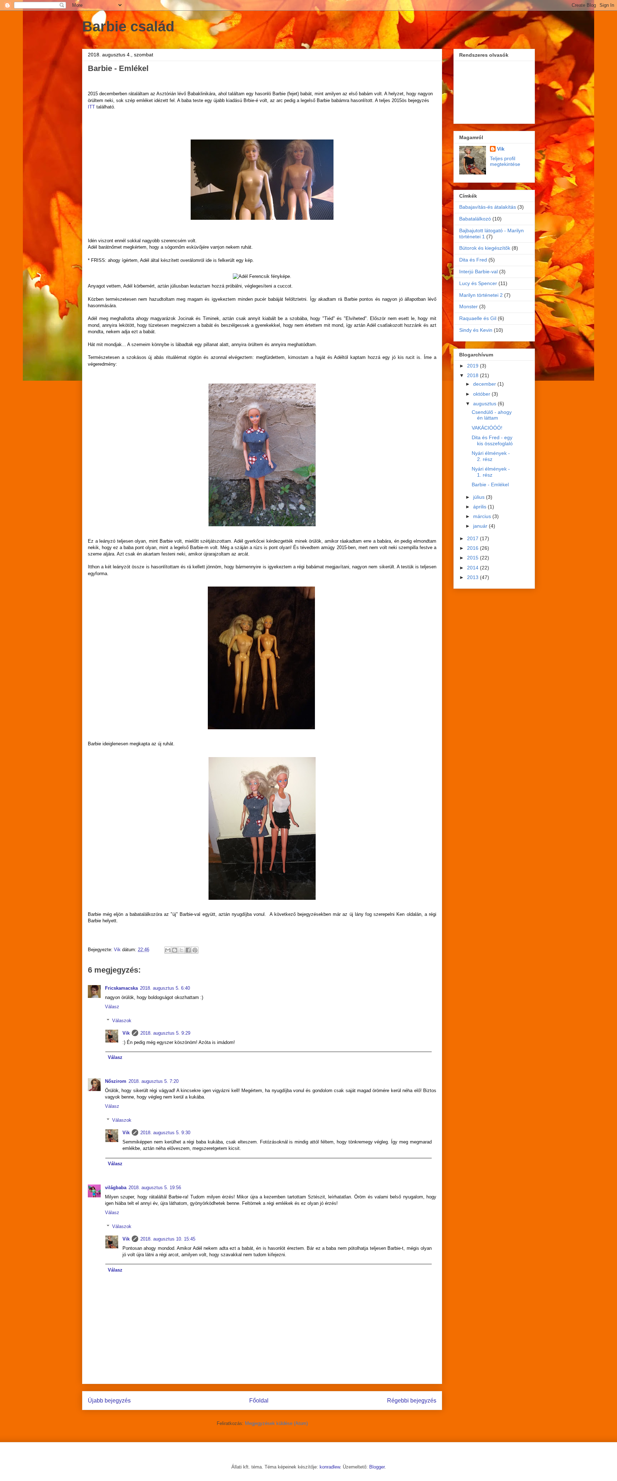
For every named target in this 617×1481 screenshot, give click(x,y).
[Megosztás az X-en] (181, 950)
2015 (473, 558)
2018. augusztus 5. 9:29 (165, 1033)
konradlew (330, 1467)
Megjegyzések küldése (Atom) (276, 1423)
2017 (473, 538)
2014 (473, 567)
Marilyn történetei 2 (481, 295)
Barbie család (128, 26)
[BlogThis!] (174, 950)
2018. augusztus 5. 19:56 (155, 1187)
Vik (126, 1033)
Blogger (377, 1467)
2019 (473, 366)
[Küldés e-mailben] (167, 950)
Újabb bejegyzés (109, 1401)
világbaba (115, 1187)
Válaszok (121, 1020)
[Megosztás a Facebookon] (188, 950)
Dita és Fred (473, 260)
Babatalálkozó (475, 219)
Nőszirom (115, 1081)
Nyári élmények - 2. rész (491, 456)
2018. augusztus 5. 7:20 (154, 1081)
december (485, 384)
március (482, 516)
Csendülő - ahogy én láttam (492, 415)
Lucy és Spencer (478, 283)
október (482, 394)
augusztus (485, 403)
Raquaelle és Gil (477, 318)
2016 (473, 548)
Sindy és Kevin (475, 330)
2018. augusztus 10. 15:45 (167, 1239)
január (481, 526)
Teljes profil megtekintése (505, 161)
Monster (468, 306)
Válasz (112, 1006)
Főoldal (259, 1401)
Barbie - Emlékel (490, 484)
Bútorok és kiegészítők (484, 248)
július (479, 497)
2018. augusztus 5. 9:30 (165, 1132)
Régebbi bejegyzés (411, 1401)
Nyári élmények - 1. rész (491, 472)
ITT (91, 107)
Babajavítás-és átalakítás (487, 207)
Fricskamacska (121, 988)
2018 (473, 375)
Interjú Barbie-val (478, 271)
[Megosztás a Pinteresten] (195, 950)
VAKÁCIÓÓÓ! (487, 428)
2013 (473, 577)
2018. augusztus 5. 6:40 (165, 988)
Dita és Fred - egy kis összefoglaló (492, 440)
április (480, 506)
